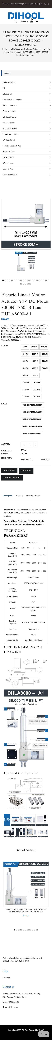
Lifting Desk (7, 94)
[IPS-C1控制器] (42, 820)
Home (4, 49)
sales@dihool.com (33, 4)
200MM (25, 354)
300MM (45, 354)
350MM (25, 361)
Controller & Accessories (12, 100)
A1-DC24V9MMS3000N (32, 419)
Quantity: (6, 444)
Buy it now (26, 471)
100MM (34, 347)
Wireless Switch (9, 140)
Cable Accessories (10, 175)
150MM (44, 347)
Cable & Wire (8, 169)
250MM (35, 354)
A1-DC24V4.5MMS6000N (32, 412)
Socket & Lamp (9, 152)
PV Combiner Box (10, 105)
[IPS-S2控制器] (29, 820)
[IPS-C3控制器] (20, 832)
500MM (25, 368)
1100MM (36, 382)
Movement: (6, 458)
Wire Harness (8, 163)
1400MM (26, 397)
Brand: (4, 454)
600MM (35, 368)
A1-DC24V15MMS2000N (32, 426)
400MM (35, 361)
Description (7, 495)
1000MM (26, 382)
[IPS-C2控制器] (9, 832)
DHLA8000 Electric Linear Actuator (25, 49)
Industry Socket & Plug (12, 146)
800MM (25, 375)
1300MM (36, 390)
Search (7, 978)
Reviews (19, 495)
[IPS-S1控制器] (17, 820)
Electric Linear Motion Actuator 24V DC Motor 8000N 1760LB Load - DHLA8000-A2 (26, 910)
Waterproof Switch (10, 129)
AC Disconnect (9, 123)
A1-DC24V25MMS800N (32, 434)
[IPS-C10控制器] (43, 832)
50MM (25, 347)
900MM (35, 375)
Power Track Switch (10, 134)
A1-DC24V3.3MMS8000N (32, 405)
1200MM (26, 390)
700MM (45, 368)
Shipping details (33, 495)
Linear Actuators (9, 82)
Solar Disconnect (9, 111)
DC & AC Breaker (9, 117)
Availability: (27, 459)
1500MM (36, 397)
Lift (4, 88)
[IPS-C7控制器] (32, 832)
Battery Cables (8, 157)
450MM (45, 361)
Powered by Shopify (37, 1030)
